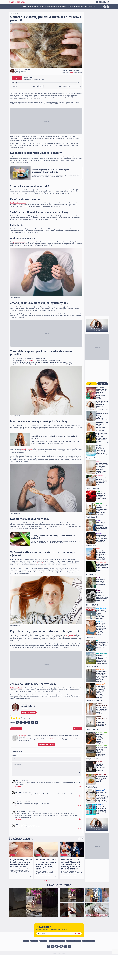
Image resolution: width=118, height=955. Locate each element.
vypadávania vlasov (19, 242)
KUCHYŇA (99, 762)
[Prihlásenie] (104, 6)
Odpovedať (18, 786)
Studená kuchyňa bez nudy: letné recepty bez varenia (102, 779)
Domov (12, 13)
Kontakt (34, 941)
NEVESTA (99, 461)
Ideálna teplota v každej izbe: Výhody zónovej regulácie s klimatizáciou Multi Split (101, 752)
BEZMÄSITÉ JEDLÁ (101, 774)
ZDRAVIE (53, 6)
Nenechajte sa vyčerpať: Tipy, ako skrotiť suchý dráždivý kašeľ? (101, 582)
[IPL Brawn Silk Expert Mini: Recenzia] (97, 910)
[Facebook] (97, 2)
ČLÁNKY (98, 578)
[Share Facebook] (17, 722)
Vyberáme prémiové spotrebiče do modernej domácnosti (100, 767)
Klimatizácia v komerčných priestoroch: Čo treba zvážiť (101, 723)
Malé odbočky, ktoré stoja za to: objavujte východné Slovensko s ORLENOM (101, 614)
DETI (97, 641)
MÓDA (73, 6)
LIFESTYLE (36, 6)
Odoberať (77, 933)
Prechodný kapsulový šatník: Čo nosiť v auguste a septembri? (102, 415)
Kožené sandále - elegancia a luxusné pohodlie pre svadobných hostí (101, 481)
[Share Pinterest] (28, 722)
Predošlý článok (16, 729)
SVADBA (86, 6)
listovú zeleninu (29, 360)
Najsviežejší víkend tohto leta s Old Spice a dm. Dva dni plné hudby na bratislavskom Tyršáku (101, 392)
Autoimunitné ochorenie (18, 203)
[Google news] (65, 946)
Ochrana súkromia (74, 941)
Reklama (43, 941)
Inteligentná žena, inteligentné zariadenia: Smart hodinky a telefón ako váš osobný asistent (102, 597)
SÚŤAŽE (91, 6)
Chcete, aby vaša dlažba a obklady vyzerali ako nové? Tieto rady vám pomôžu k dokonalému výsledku (101, 676)
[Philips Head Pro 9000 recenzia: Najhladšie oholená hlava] (97, 895)
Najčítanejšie (91, 384)
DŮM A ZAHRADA (101, 562)
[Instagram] (102, 2)
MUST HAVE (99, 476)
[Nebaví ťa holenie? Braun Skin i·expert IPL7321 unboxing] (72, 910)
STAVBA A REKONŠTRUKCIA (101, 704)
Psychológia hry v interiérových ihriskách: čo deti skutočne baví (101, 645)
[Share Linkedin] (32, 722)
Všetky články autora (28, 713)
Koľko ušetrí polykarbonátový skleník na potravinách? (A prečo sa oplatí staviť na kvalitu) (101, 659)
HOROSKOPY (63, 6)
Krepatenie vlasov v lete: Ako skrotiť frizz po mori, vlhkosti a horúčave (102, 405)
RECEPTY (47, 6)
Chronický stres (70, 635)
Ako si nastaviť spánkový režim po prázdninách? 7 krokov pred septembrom (101, 538)
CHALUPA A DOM (101, 733)
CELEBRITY (30, 6)
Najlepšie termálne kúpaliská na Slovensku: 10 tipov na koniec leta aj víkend (101, 449)
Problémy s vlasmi (16, 688)
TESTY (57, 6)
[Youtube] (100, 2)
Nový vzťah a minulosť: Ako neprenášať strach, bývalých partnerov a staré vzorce (101, 526)
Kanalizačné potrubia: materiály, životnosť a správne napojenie (100, 739)
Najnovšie (102, 384)
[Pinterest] (105, 2)
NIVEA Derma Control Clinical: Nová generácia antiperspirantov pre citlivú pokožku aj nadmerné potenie (101, 628)
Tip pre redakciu (89, 941)
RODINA (99, 533)
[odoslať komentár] (79, 773)
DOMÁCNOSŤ (100, 669)
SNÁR (69, 6)
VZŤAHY (42, 6)
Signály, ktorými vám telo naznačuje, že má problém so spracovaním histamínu (101, 510)
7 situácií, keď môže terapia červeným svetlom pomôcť (101, 496)
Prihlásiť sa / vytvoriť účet (46, 744)
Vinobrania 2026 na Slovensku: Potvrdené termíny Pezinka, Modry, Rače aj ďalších (101, 437)
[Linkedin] (108, 2)
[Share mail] (36, 722)
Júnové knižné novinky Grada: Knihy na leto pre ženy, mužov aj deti (101, 810)
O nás (26, 941)
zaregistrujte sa (50, 739)
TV (94, 6)
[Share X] (25, 722)
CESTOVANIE (79, 6)
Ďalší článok (77, 729)
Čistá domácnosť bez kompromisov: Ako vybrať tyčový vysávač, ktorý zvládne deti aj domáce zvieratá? (102, 797)
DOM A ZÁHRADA (101, 653)
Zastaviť (15, 86)
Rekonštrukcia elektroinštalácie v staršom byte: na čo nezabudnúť (101, 711)
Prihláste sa (22, 735)
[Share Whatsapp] (21, 722)
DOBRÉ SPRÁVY (101, 608)
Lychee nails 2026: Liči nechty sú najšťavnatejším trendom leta (102, 425)
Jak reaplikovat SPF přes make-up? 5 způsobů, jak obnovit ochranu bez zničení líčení (101, 555)
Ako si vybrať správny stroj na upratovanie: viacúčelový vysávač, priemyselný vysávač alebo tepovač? (101, 691)
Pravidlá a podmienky (57, 941)
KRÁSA (24, 6)
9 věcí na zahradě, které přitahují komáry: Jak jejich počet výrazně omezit (102, 567)
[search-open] (108, 6)
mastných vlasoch (27, 449)
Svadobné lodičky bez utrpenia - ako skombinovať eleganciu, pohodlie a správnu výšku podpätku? (102, 468)
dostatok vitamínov (38, 563)
